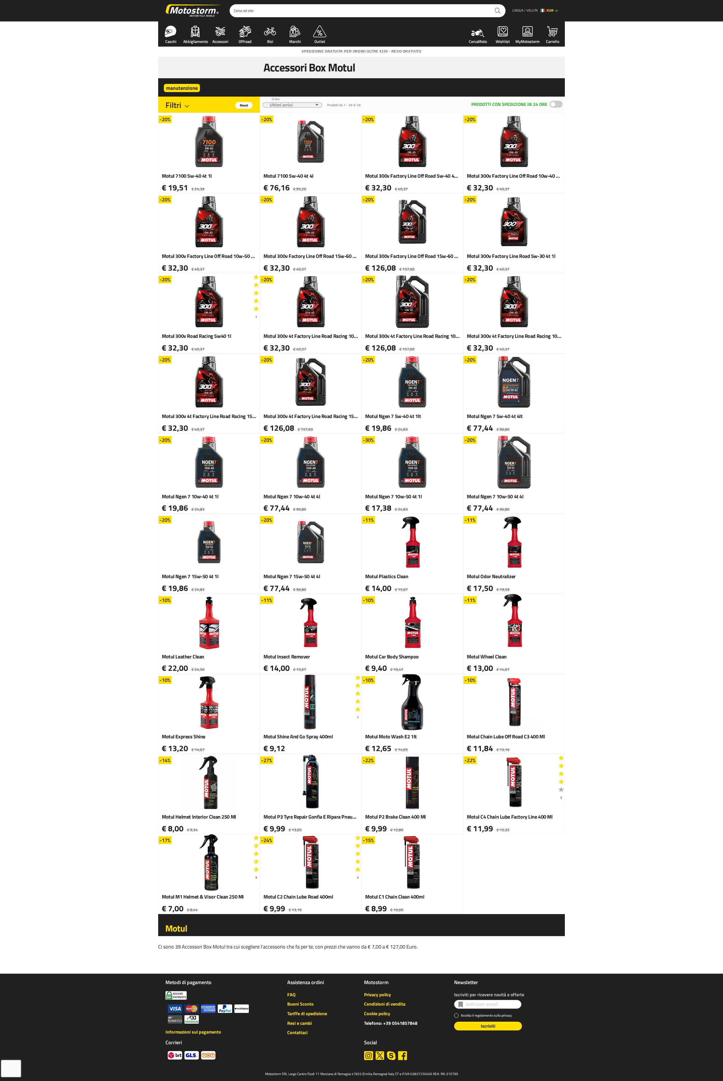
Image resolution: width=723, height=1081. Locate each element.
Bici (270, 40)
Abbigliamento (195, 40)
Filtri (173, 105)
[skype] (391, 1055)
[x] (379, 1055)
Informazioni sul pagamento (193, 1031)
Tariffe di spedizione (307, 1013)
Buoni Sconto (300, 1003)
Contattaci (297, 1032)
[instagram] (368, 1055)
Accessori (220, 40)
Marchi (295, 40)
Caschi (170, 40)
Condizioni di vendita (384, 1003)
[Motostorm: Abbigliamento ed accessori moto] (194, 10)
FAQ (291, 994)
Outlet (319, 40)
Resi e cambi (299, 1023)
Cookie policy (377, 1013)
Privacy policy (377, 994)
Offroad (245, 40)
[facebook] (402, 1055)
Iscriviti (488, 1026)
